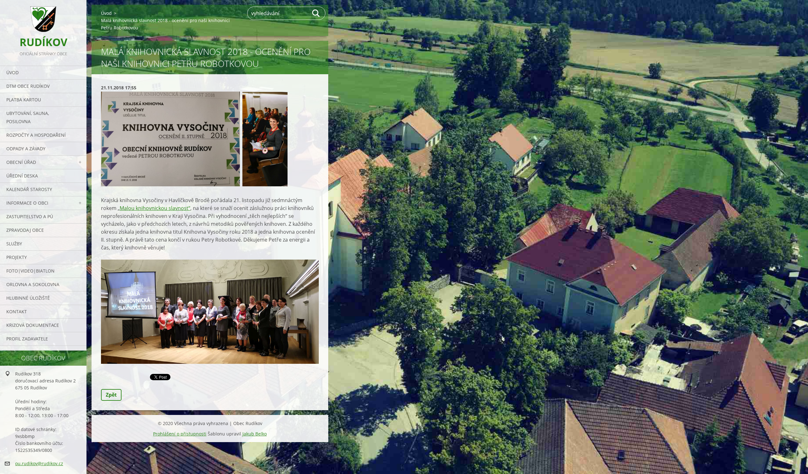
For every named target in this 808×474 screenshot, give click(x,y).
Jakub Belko (254, 434)
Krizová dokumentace (32, 325)
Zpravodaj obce (25, 230)
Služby (14, 244)
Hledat (316, 13)
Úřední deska (22, 176)
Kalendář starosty (29, 189)
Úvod (12, 72)
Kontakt (16, 312)
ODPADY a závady (25, 149)
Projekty (16, 257)
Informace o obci (27, 203)
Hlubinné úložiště (28, 298)
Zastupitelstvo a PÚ (29, 216)
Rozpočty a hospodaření (36, 135)
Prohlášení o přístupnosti (179, 434)
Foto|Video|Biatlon (30, 271)
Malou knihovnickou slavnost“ (155, 208)
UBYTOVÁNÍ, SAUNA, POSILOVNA (27, 117)
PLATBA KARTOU (23, 100)
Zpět (111, 394)
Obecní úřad (21, 162)
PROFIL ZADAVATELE (27, 339)
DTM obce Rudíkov (28, 86)
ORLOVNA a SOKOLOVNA (32, 284)
